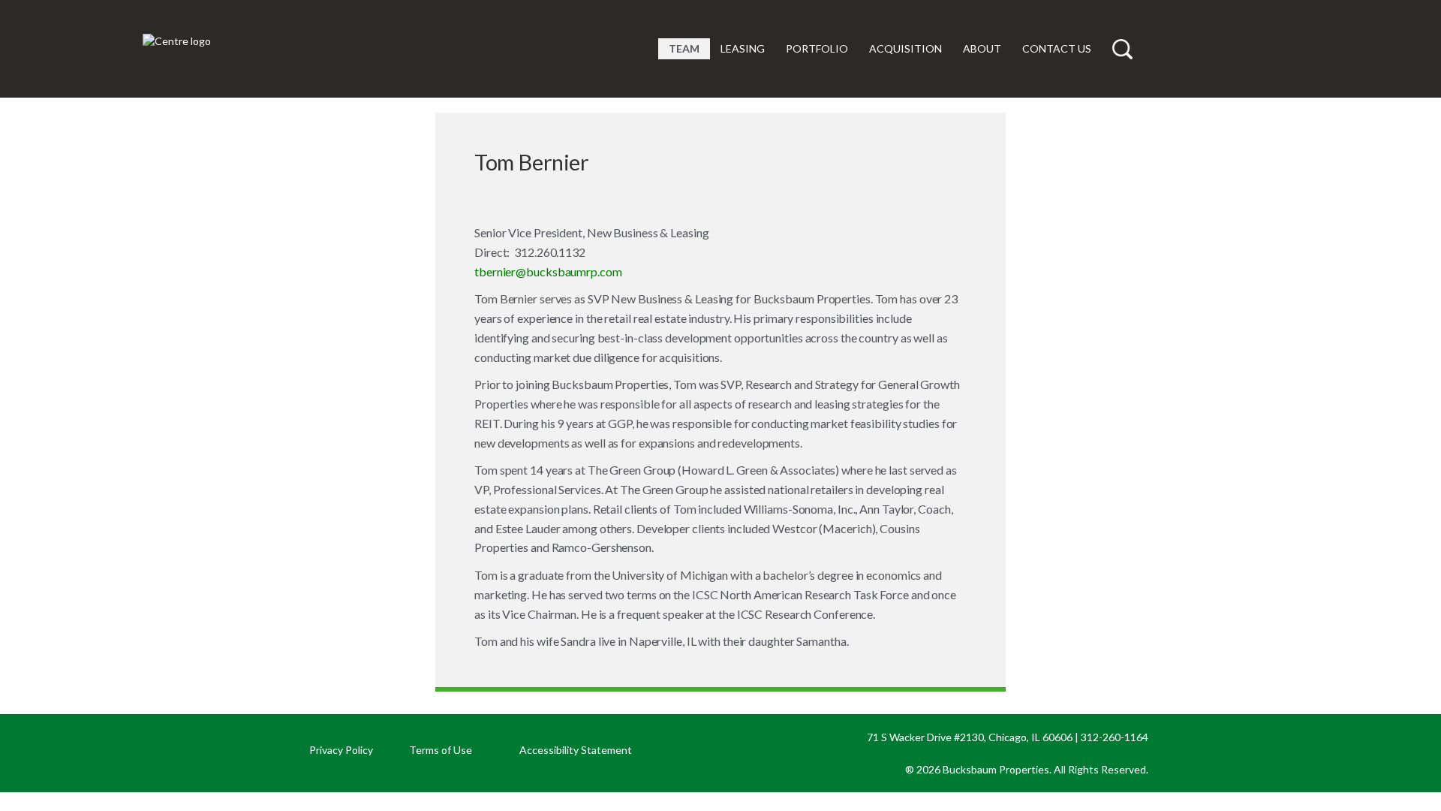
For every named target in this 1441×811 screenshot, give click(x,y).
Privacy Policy (341, 749)
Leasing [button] (742, 48)
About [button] (982, 48)
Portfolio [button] (817, 48)
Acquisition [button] (905, 48)
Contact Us (1056, 48)
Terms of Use (440, 749)
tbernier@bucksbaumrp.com (548, 271)
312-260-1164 (1114, 737)
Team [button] (684, 48)
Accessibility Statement (575, 749)
